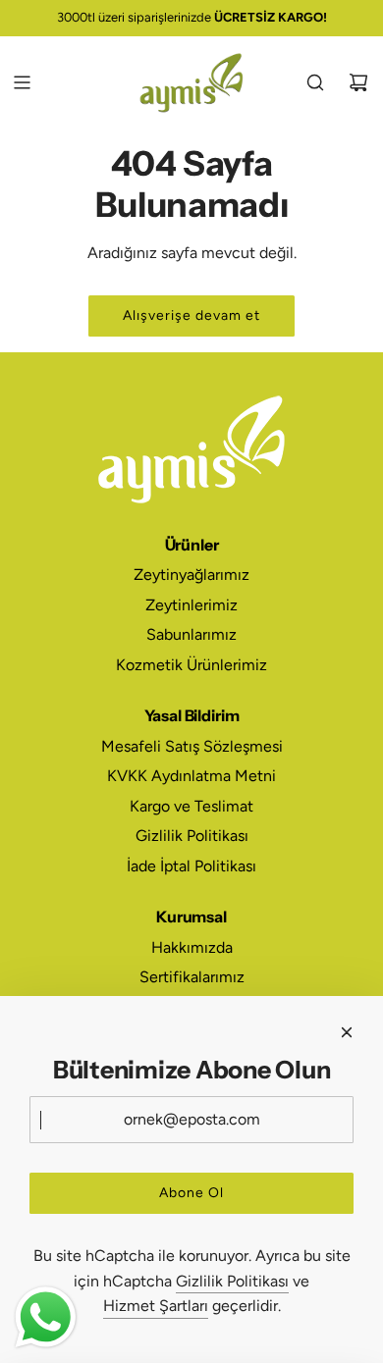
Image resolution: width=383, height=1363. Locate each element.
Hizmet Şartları (155, 1305)
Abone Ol (191, 1192)
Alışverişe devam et (191, 315)
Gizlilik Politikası (232, 1281)
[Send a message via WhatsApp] (46, 1317)
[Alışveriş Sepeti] (358, 82)
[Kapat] (346, 1032)
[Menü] (21, 82)
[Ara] (315, 82)
